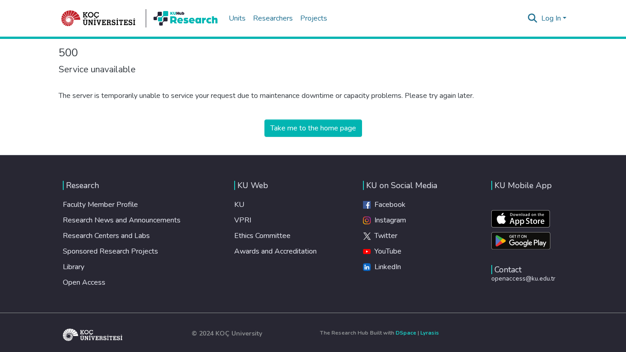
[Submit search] (532, 18)
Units (237, 18)
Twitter (384, 236)
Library (73, 267)
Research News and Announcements (122, 220)
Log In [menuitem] (551, 18)
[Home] (98, 18)
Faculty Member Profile (100, 205)
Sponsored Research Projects (110, 251)
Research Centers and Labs (106, 236)
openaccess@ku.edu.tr (523, 278)
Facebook (388, 205)
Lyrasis (429, 332)
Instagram (388, 220)
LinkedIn (386, 267)
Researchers (273, 18)
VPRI (242, 220)
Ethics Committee (262, 236)
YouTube (386, 251)
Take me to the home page (313, 128)
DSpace (405, 332)
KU (239, 205)
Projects (313, 18)
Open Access (84, 282)
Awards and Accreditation (275, 251)
